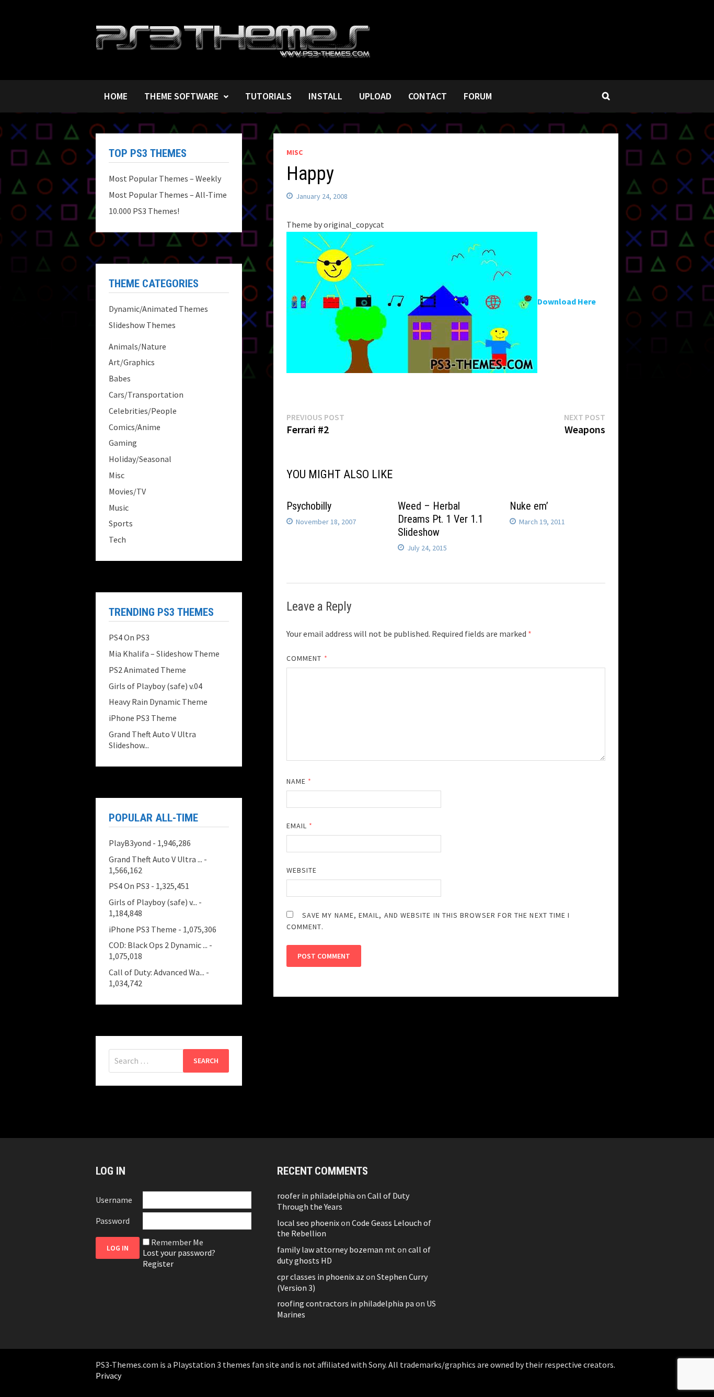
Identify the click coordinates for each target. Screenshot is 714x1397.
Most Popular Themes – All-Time (168, 194)
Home (116, 96)
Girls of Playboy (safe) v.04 (155, 686)
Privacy (108, 1375)
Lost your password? (179, 1252)
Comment (307, 658)
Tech (117, 539)
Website (301, 870)
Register (158, 1263)
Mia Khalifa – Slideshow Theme (164, 653)
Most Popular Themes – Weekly (165, 178)
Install (325, 96)
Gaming (123, 442)
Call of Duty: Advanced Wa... (156, 972)
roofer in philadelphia (316, 1195)
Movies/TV (127, 491)
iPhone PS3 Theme (143, 718)
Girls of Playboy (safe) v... (153, 902)
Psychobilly (308, 506)
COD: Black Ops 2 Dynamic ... (158, 945)
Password (113, 1220)
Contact (427, 96)
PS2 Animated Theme (147, 669)
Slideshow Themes (142, 325)
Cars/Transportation (146, 394)
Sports (121, 523)
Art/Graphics (132, 362)
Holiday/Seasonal (140, 459)
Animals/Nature (137, 346)
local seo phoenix (308, 1223)
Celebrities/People (143, 410)
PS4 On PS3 (129, 637)
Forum (478, 96)
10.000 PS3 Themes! (144, 211)
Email (299, 825)
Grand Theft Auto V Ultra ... (155, 859)
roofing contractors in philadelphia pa (345, 1303)
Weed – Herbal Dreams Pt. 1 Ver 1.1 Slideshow (440, 519)
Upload (375, 96)
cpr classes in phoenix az (320, 1276)
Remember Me (177, 1242)
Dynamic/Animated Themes (158, 308)
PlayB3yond (130, 843)
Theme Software (181, 96)
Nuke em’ (529, 506)
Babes (120, 378)
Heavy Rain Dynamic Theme (158, 701)
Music (119, 507)
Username (114, 1200)
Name (299, 781)
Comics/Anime (134, 427)
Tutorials (268, 96)
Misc (294, 152)
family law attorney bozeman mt (336, 1249)
